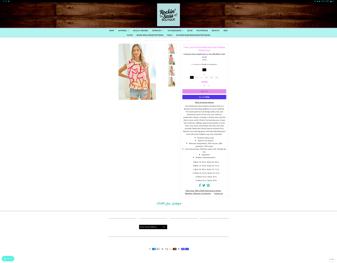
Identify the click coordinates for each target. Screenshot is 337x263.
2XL (211, 77)
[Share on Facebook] (200, 186)
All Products (122, 225)
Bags (190, 30)
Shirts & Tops (153, 40)
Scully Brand (140, 30)
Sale (169, 34)
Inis (226, 30)
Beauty (216, 30)
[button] (204, 64)
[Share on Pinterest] (208, 186)
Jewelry (157, 30)
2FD (173, 258)
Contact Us (183, 230)
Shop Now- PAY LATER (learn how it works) (203, 190)
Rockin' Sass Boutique (174, 254)
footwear (202, 30)
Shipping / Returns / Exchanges (198, 193)
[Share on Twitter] (203, 186)
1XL (206, 77)
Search (122, 228)
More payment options (204, 102)
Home (146, 40)
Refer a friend (122, 230)
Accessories (174, 30)
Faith (130, 34)
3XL (217, 77)
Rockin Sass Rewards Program (193, 34)
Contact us (218, 193)
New (111, 30)
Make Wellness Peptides (150, 34)
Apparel (122, 30)
